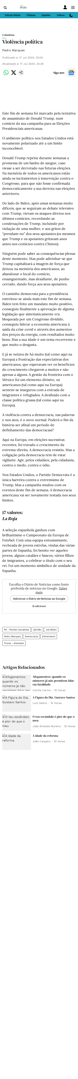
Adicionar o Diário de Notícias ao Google (39, 598)
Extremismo (48, 636)
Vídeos (61, 15)
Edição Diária (12, 15)
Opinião (37, 629)
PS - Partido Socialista (16, 629)
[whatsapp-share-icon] (6, 74)
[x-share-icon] (14, 74)
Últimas (31, 15)
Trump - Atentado (14, 643)
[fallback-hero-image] (16, 683)
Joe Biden (51, 629)
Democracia (31, 636)
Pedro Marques (13, 50)
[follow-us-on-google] (71, 72)
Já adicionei (39, 606)
